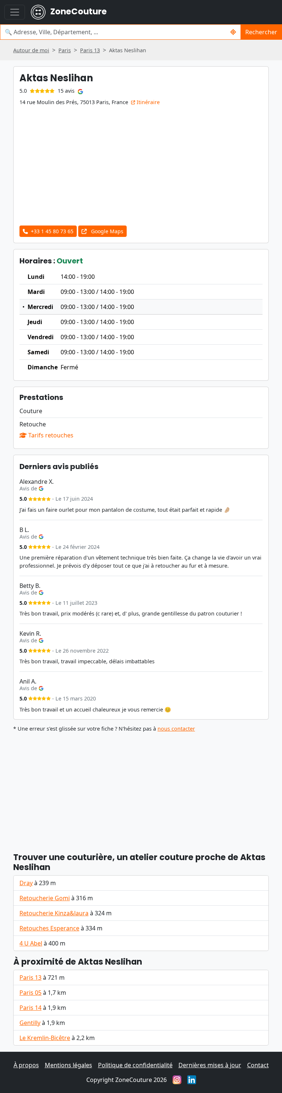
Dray (26, 883)
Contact (258, 1065)
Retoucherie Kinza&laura (53, 913)
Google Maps (106, 231)
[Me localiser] (233, 32)
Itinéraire (147, 102)
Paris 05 (30, 993)
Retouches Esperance (49, 928)
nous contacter (176, 728)
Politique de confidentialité (135, 1065)
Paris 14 (30, 1008)
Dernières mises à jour (209, 1065)
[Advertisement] (141, 789)
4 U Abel (30, 943)
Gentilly (29, 1023)
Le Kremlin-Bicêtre (44, 1038)
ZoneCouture (77, 11)
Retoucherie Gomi (44, 898)
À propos (26, 1065)
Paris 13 (30, 977)
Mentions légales (68, 1065)
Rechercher (261, 32)
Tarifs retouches (50, 435)
